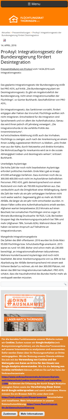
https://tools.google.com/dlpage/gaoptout (24, 397)
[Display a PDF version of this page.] (4, 40)
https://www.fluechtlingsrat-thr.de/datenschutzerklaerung (30, 405)
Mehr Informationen (32, 413)
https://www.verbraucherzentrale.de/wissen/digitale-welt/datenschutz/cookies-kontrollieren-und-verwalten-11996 (32, 380)
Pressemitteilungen (21, 32)
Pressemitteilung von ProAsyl (16, 69)
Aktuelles (6, 32)
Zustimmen (9, 413)
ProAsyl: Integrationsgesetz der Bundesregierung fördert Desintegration (31, 34)
